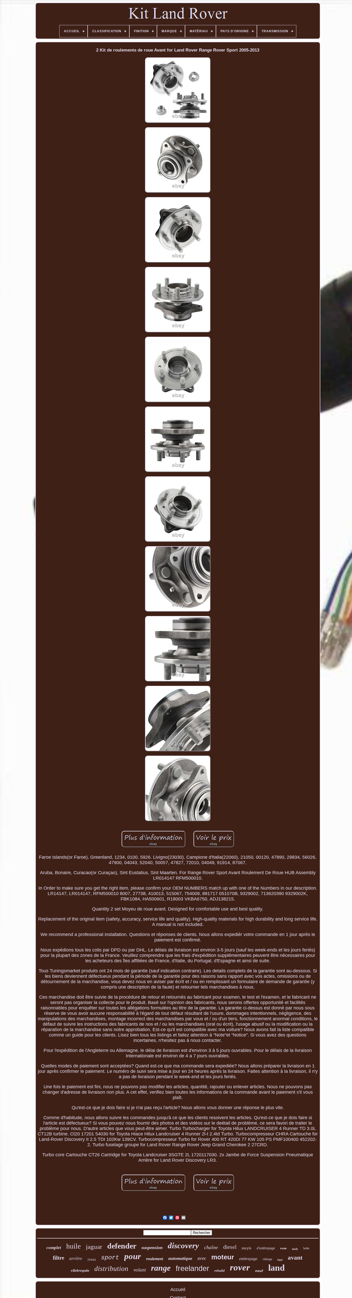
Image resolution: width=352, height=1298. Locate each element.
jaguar (94, 1246)
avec (201, 1258)
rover (240, 1267)
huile (73, 1246)
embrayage (248, 1259)
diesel (230, 1247)
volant (139, 1269)
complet (53, 1247)
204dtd (91, 1259)
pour (132, 1256)
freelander (192, 1268)
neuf (259, 1271)
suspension (152, 1247)
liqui (280, 1259)
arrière (75, 1258)
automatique (180, 1258)
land (276, 1267)
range (161, 1267)
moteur (222, 1257)
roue (283, 1248)
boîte (306, 1248)
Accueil (177, 1289)
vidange (267, 1259)
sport (110, 1257)
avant (295, 1257)
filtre (58, 1258)
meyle (247, 1248)
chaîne (211, 1247)
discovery (183, 1245)
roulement (154, 1259)
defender (121, 1246)
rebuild (219, 1270)
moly (295, 1248)
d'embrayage (266, 1248)
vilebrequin (80, 1270)
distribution (111, 1268)
